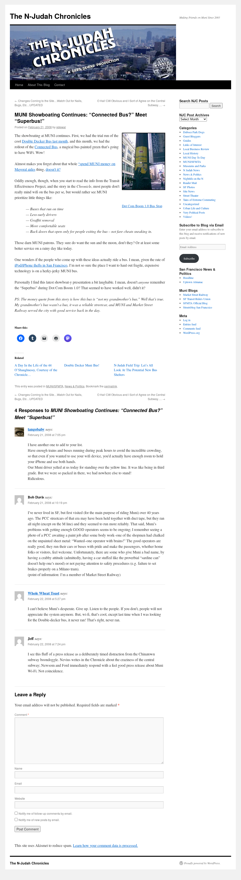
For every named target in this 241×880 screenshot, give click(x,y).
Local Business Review (196, 149)
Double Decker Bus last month (45, 141)
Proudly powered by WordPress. (202, 863)
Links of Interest (192, 145)
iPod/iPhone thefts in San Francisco (41, 265)
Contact (59, 84)
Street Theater (190, 195)
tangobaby (36, 429)
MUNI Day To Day (194, 157)
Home (19, 84)
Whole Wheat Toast (43, 593)
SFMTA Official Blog (195, 303)
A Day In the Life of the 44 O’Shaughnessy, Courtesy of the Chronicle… (36, 370)
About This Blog (39, 84)
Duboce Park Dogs (194, 132)
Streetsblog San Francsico (197, 307)
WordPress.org (191, 333)
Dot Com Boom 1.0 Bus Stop (142, 206)
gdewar (61, 127)
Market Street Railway (195, 294)
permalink (110, 386)
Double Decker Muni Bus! (81, 365)
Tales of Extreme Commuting (199, 200)
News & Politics (74, 386)
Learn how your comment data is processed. (105, 845)
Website (20, 798)
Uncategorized (191, 204)
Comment (22, 714)
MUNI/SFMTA (54, 386)
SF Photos (189, 187)
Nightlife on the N (193, 178)
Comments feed (192, 328)
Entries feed (189, 324)
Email (18, 783)
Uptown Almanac (193, 282)
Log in (186, 320)
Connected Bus (46, 146)
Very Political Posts (194, 212)
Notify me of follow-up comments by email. (45, 813)
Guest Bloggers (192, 136)
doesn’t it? (53, 169)
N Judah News (191, 170)
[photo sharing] (143, 188)
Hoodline (188, 278)
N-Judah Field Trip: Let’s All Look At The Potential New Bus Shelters (135, 370)
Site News (189, 191)
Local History (190, 153)
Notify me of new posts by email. (39, 820)
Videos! (187, 216)
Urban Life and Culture (196, 208)
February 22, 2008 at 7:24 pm (46, 644)
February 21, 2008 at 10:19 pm (47, 503)
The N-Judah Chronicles (50, 16)
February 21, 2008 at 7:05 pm (46, 435)
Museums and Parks (194, 166)
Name (18, 768)
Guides (187, 140)
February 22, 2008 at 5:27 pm (46, 599)
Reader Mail (190, 183)
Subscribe (189, 258)
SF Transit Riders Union (196, 299)
